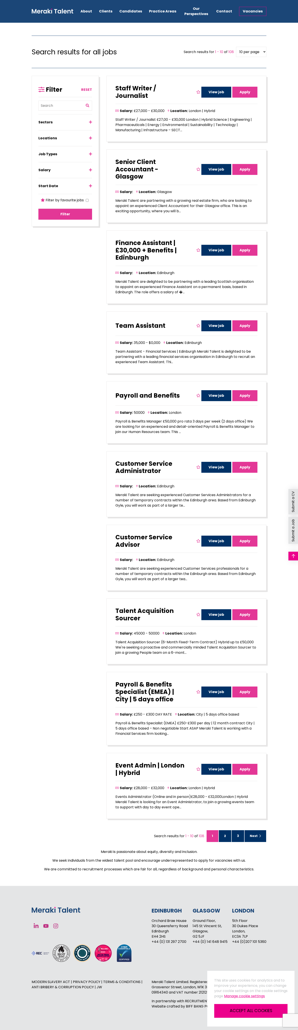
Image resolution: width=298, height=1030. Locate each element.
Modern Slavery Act (51, 981)
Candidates (130, 11)
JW (99, 987)
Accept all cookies (251, 1011)
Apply (245, 92)
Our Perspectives (196, 11)
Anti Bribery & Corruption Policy (63, 987)
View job (216, 92)
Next (254, 836)
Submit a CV (293, 501)
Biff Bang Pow (199, 1006)
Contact (224, 11)
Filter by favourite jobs (65, 200)
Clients (105, 11)
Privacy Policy (87, 981)
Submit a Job (293, 530)
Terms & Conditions (122, 981)
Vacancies (253, 11)
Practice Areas (162, 11)
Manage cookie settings (244, 996)
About (86, 11)
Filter (65, 214)
